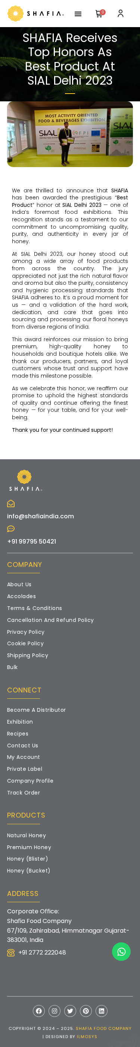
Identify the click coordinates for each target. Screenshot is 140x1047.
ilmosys (87, 1037)
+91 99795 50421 (31, 541)
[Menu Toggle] (78, 13)
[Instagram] (54, 1011)
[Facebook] (39, 1011)
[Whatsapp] (121, 951)
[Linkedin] (102, 1011)
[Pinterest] (86, 1011)
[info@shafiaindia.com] (11, 503)
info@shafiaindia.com (40, 516)
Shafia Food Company (104, 1028)
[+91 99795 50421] (11, 528)
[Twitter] (70, 1011)
